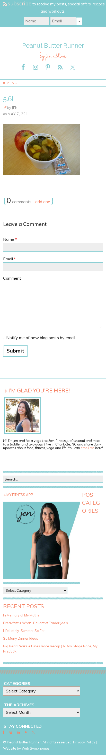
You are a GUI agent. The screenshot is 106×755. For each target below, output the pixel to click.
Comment (12, 278)
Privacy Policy (84, 742)
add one (42, 201)
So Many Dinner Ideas (20, 638)
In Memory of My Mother (22, 615)
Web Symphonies (36, 748)
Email (9, 258)
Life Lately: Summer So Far (24, 631)
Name (10, 239)
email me (87, 448)
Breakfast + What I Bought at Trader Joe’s (35, 623)
